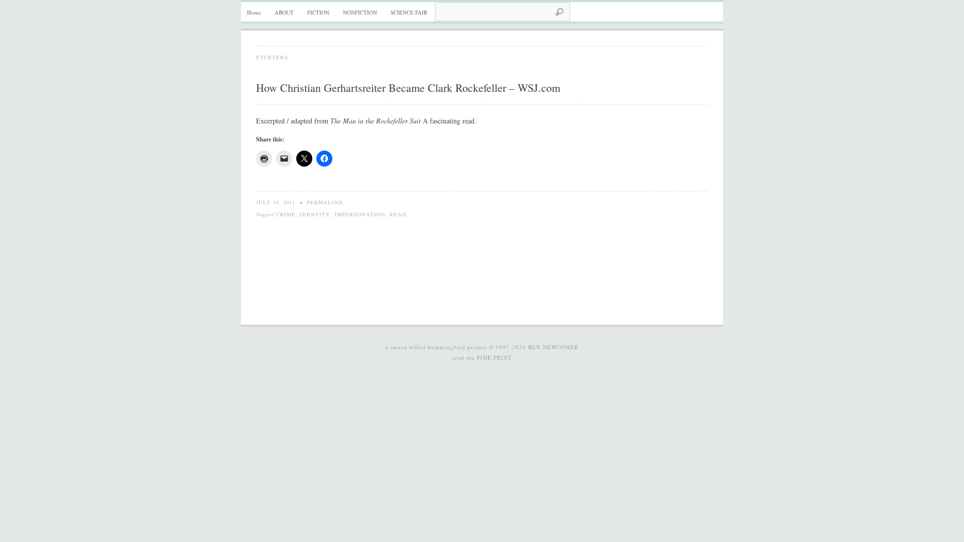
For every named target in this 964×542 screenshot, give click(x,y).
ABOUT (284, 12)
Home (254, 12)
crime (286, 214)
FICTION (318, 12)
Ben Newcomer (553, 347)
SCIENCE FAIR (409, 12)
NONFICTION (360, 12)
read (398, 214)
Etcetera (272, 57)
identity (315, 214)
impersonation (360, 214)
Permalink (325, 202)
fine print (494, 357)
